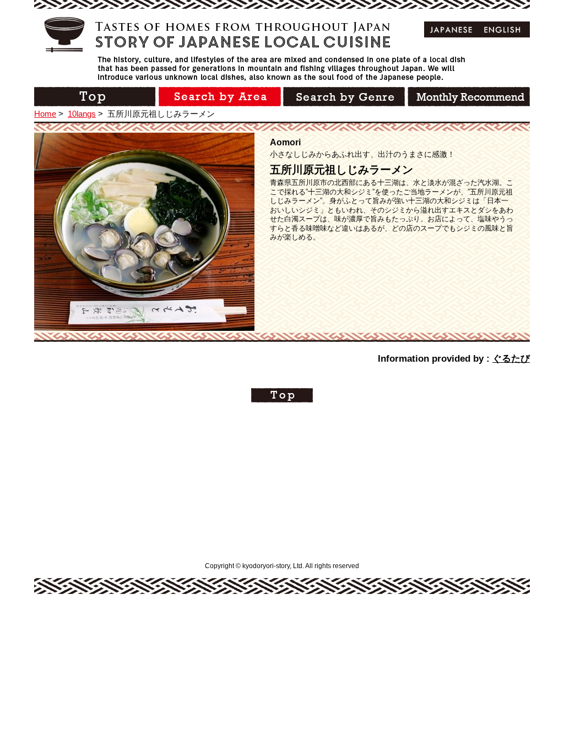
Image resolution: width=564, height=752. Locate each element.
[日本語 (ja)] (451, 29)
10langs (82, 113)
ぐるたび (511, 358)
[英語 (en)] (502, 29)
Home (45, 113)
